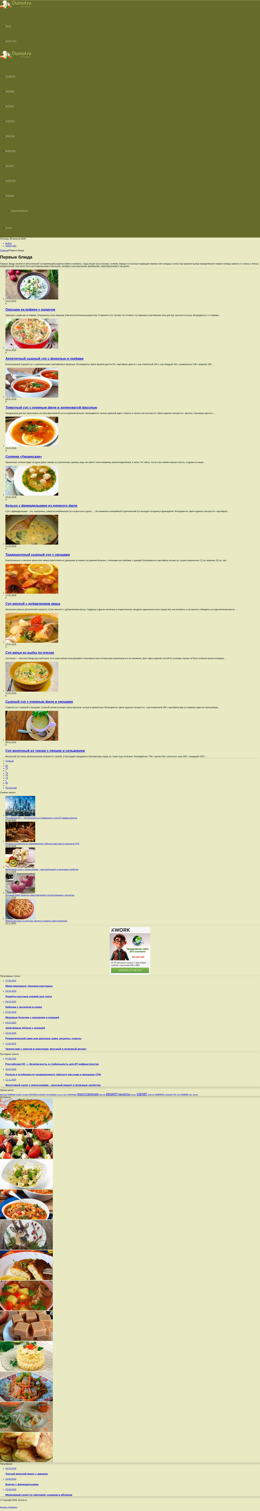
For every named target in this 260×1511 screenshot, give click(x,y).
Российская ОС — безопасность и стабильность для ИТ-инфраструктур (41, 818)
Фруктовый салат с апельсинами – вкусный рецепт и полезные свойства (41, 869)
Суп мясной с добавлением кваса (32, 603)
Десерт (9, 166)
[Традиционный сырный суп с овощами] (31, 544)
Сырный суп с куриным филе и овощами (39, 701)
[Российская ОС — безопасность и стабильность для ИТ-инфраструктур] (20, 815)
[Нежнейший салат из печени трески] (26, 1188)
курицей (41, 1094)
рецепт (112, 1094)
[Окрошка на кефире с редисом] (31, 299)
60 (6, 766)
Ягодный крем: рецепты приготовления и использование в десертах (39, 895)
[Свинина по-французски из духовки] (26, 1127)
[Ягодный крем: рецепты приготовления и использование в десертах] (20, 893)
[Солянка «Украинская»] (31, 446)
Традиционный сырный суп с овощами (37, 554)
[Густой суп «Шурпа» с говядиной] (26, 1310)
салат (142, 1093)
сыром (184, 1094)
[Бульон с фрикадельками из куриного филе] (31, 495)
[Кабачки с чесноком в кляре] (26, 1461)
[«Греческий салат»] (26, 1158)
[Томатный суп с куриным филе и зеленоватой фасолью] (31, 397)
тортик (195, 1095)
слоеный (168, 1095)
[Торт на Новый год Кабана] (26, 1249)
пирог (65, 1094)
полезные (72, 1094)
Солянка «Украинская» (23, 456)
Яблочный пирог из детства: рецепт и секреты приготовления (36, 921)
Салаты (9, 121)
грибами (11, 1094)
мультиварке (51, 1095)
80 (6, 783)
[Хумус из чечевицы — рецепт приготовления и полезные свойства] (26, 1431)
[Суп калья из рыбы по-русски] (31, 642)
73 (6, 773)
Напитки (10, 181)
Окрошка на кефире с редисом (30, 309)
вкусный (3, 1094)
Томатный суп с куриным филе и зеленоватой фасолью (51, 407)
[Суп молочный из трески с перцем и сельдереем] (31, 740)
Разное (9, 196)
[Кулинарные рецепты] (15, 9)
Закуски (10, 136)
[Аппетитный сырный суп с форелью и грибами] (31, 348)
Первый (9, 761)
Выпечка (10, 151)
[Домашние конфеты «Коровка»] (26, 1340)
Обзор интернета (19, 210)
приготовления (87, 1094)
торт (190, 1094)
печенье (60, 1094)
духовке (25, 1095)
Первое (9, 91)
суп (174, 1094)
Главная (4, 250)
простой (102, 1095)
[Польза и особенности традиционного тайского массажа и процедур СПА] (20, 841)
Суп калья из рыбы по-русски (29, 652)
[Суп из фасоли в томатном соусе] (26, 1218)
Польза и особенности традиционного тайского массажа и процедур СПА (42, 844)
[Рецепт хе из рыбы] (26, 1401)
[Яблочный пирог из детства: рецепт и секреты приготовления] (20, 918)
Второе (9, 106)
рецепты (124, 1094)
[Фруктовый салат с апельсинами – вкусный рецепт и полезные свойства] (20, 867)
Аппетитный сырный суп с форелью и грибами (44, 358)
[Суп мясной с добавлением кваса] (31, 593)
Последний (11, 788)
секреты (159, 1094)
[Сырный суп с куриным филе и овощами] (31, 691)
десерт (19, 1095)
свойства (150, 1094)
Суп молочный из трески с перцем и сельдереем (45, 750)
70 (6, 768)
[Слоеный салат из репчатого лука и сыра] (26, 1370)
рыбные (133, 1094)
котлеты (33, 1094)
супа (178, 1095)
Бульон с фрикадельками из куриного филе (41, 505)
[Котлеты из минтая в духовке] (26, 1279)
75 (6, 778)
